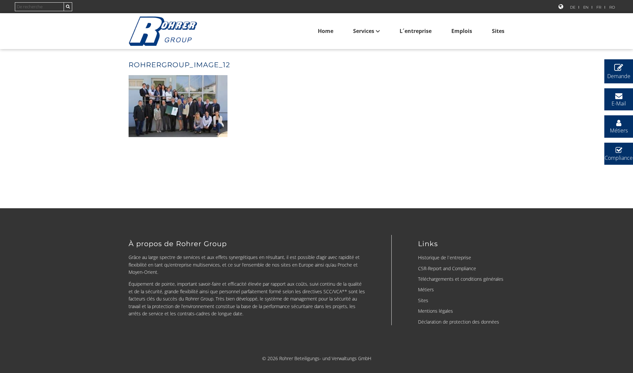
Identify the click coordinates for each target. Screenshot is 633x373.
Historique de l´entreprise (444, 257)
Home (325, 31)
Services (363, 31)
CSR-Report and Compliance (447, 268)
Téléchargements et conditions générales (460, 279)
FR (598, 7)
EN (585, 7)
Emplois (461, 31)
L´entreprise (416, 31)
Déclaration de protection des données (458, 322)
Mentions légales (435, 311)
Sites (498, 31)
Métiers (426, 289)
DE (572, 7)
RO (612, 7)
